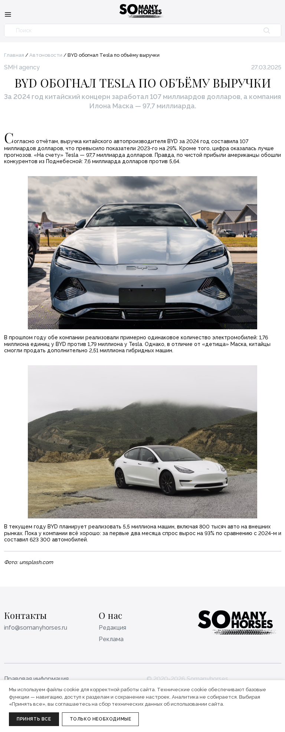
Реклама (111, 639)
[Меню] (8, 14)
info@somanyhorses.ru (35, 627)
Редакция (112, 627)
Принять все (34, 719)
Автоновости (45, 55)
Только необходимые (100, 719)
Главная (14, 55)
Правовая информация (36, 678)
